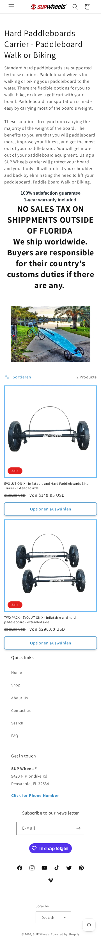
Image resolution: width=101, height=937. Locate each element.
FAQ (14, 735)
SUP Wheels (41, 934)
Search (17, 723)
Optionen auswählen (50, 509)
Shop (15, 685)
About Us (19, 697)
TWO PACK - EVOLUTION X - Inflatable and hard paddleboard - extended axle (40, 619)
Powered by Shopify (65, 934)
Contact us (21, 710)
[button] (11, 7)
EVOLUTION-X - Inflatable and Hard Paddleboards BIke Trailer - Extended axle (46, 485)
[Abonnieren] (78, 828)
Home (16, 672)
